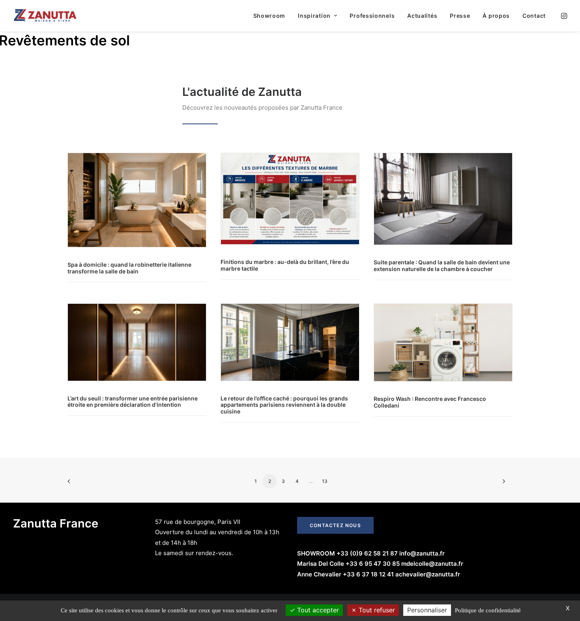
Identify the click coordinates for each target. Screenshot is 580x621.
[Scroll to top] (565, 590)
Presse (460, 15)
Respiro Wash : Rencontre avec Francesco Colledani (430, 402)
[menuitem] (269, 16)
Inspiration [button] (314, 15)
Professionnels (372, 15)
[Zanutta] (45, 16)
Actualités (422, 15)
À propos (496, 15)
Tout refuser (376, 610)
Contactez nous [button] (335, 525)
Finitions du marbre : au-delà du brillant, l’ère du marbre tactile (285, 265)
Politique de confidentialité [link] (488, 610)
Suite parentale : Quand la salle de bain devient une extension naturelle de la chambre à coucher (442, 265)
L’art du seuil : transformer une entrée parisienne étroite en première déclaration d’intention (132, 401)
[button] (563, 16)
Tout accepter (317, 610)
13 (324, 481)
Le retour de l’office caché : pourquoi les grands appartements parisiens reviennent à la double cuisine (284, 405)
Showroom (269, 15)
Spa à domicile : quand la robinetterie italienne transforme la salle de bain (129, 268)
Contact (534, 15)
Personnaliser (427, 610)
